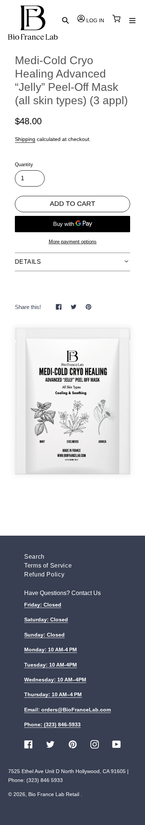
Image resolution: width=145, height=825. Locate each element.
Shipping (25, 139)
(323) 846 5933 (44, 780)
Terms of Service (48, 565)
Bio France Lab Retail (53, 794)
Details (28, 262)
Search (34, 556)
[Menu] (132, 20)
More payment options (73, 241)
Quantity (24, 164)
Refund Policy (44, 574)
